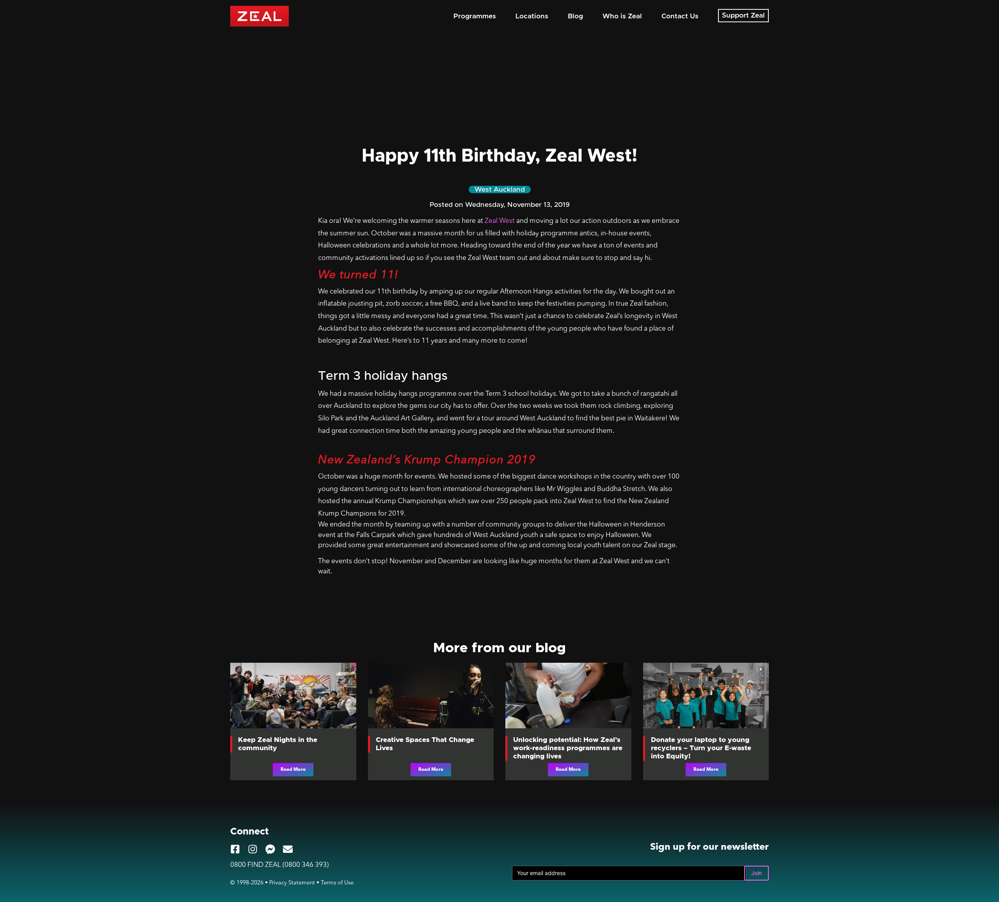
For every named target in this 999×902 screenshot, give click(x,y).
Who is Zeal (622, 16)
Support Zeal (743, 15)
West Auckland (500, 189)
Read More (293, 769)
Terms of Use (337, 883)
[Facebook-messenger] (270, 849)
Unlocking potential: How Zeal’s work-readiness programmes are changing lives (567, 748)
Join (756, 873)
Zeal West (500, 221)
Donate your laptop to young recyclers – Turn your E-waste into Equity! (701, 748)
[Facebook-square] (235, 849)
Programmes (474, 16)
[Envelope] (288, 849)
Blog (575, 16)
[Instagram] (253, 849)
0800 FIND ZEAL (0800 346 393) (279, 865)
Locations (531, 16)
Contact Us (680, 16)
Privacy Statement (292, 883)
